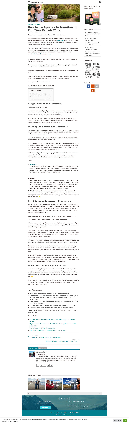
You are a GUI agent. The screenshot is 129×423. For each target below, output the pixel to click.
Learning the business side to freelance (40, 95)
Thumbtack (33, 164)
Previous (29, 384)
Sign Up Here (45, 407)
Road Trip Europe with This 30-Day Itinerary (92, 44)
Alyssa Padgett (42, 33)
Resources (65, 412)
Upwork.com (59, 40)
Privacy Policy (71, 412)
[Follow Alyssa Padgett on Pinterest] (48, 365)
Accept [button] (125, 420)
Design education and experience (38, 93)
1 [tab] (47, 389)
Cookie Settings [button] (117, 420)
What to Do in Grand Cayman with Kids (90, 39)
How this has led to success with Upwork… (41, 97)
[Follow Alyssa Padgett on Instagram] (51, 365)
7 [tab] (58, 389)
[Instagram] (64, 398)
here (64, 35)
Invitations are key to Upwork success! (40, 99)
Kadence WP (72, 414)
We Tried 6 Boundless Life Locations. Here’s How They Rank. (92, 34)
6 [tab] (56, 389)
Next (78, 384)
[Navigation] (29, 2)
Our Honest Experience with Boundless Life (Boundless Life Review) (92, 53)
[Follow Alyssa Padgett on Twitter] (41, 365)
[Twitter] (61, 398)
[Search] (100, 2)
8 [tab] (60, 389)
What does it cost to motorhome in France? (91, 48)
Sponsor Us (77, 412)
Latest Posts (42, 348)
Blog (54, 412)
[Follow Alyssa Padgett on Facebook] (37, 365)
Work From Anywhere (34, 24)
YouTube (58, 412)
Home (51, 412)
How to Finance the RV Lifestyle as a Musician (42, 328)
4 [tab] (53, 389)
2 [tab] (49, 389)
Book (61, 412)
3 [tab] (51, 389)
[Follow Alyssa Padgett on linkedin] (44, 365)
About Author (33, 348)
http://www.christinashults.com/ (42, 54)
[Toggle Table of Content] (50, 90)
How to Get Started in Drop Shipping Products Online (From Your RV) (49, 330)
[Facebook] (58, 398)
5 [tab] (54, 389)
